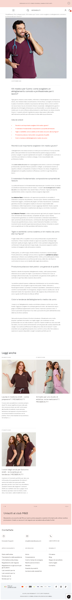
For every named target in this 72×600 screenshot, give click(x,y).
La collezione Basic (17, 197)
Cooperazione (30, 557)
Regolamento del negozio (10, 563)
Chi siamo (52, 554)
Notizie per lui (6, 579)
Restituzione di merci (32, 563)
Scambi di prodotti (31, 568)
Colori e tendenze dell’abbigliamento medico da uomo (31, 138)
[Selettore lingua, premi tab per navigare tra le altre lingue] (5, 587)
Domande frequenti (7, 541)
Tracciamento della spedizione (12, 557)
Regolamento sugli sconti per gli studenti (12, 566)
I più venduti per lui (8, 573)
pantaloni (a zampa (52, 255)
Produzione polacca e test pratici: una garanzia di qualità (32, 135)
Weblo (50, 596)
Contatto (52, 565)
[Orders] (65, 10)
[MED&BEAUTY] (36, 10)
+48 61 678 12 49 (54, 541)
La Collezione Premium (18, 213)
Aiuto (27, 554)
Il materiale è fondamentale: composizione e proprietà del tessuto (35, 128)
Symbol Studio (33, 596)
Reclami (27, 565)
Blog (50, 557)
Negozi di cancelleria (55, 560)
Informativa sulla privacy (10, 560)
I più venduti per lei (8, 570)
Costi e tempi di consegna (34, 560)
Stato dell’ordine (7, 554)
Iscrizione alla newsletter (33, 571)
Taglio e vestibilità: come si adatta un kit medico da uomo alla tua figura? (37, 132)
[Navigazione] (14, 10)
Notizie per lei (6, 576)
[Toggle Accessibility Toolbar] (69, 597)
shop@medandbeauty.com (33, 541)
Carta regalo (53, 563)
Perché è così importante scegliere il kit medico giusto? (31, 125)
